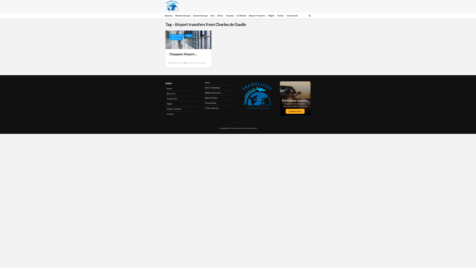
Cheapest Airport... (183, 54)
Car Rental (241, 15)
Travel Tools (292, 15)
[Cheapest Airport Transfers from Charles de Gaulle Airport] (188, 39)
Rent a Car (171, 94)
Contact (170, 114)
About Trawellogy (212, 88)
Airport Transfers (257, 15)
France (188, 35)
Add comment (190, 63)
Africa (220, 15)
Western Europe (183, 15)
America (168, 15)
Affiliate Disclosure (213, 93)
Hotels (280, 15)
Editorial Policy (211, 98)
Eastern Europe (200, 15)
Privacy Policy (210, 103)
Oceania (230, 15)
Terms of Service (212, 108)
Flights (271, 15)
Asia (212, 15)
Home (169, 88)
